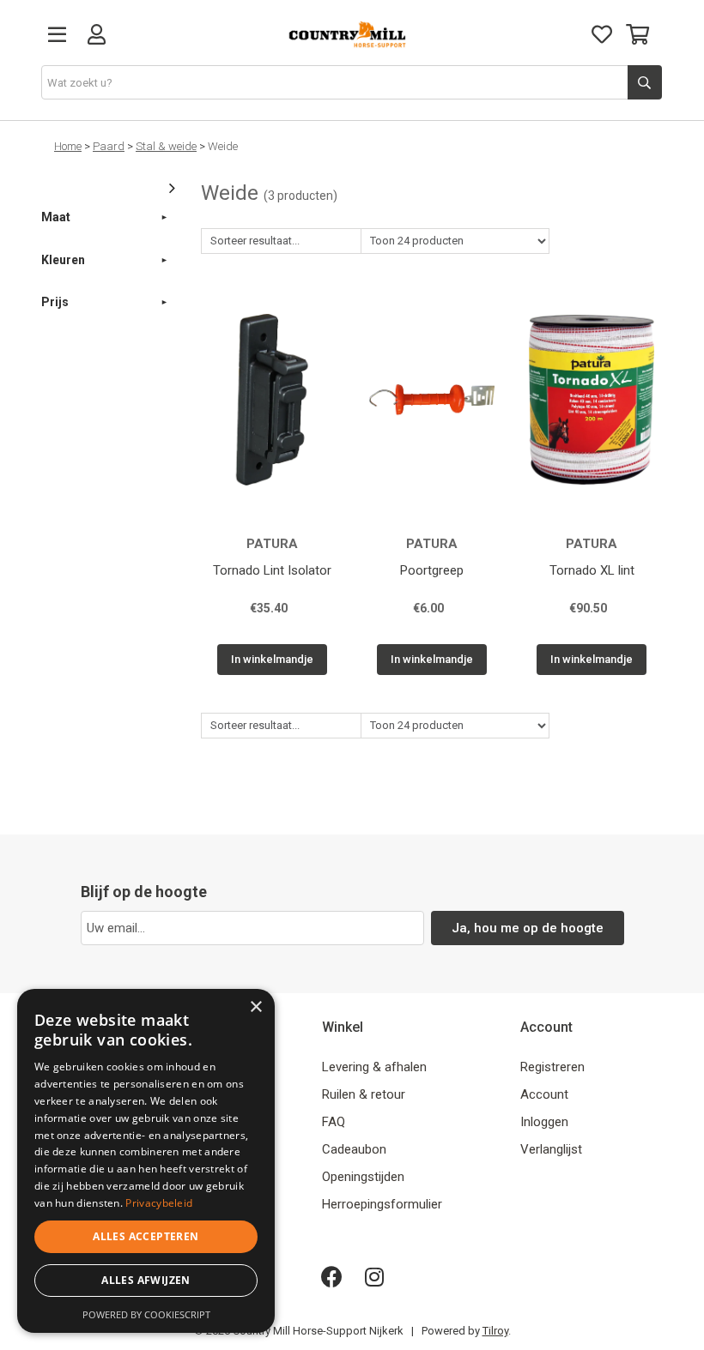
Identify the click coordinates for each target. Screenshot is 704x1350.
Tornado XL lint (591, 570)
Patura (272, 543)
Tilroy (495, 1330)
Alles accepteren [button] (145, 1236)
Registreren (552, 1067)
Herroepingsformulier (382, 1204)
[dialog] (146, 1161)
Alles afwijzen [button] (146, 1280)
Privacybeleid (158, 1203)
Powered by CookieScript (146, 1314)
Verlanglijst (551, 1149)
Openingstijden (363, 1176)
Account (544, 1094)
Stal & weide (166, 146)
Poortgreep (432, 570)
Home (68, 146)
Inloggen (544, 1122)
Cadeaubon (354, 1149)
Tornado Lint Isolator (272, 570)
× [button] (255, 1007)
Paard (108, 146)
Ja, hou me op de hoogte (528, 928)
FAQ (333, 1122)
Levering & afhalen (374, 1067)
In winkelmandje (272, 659)
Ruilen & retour (363, 1094)
